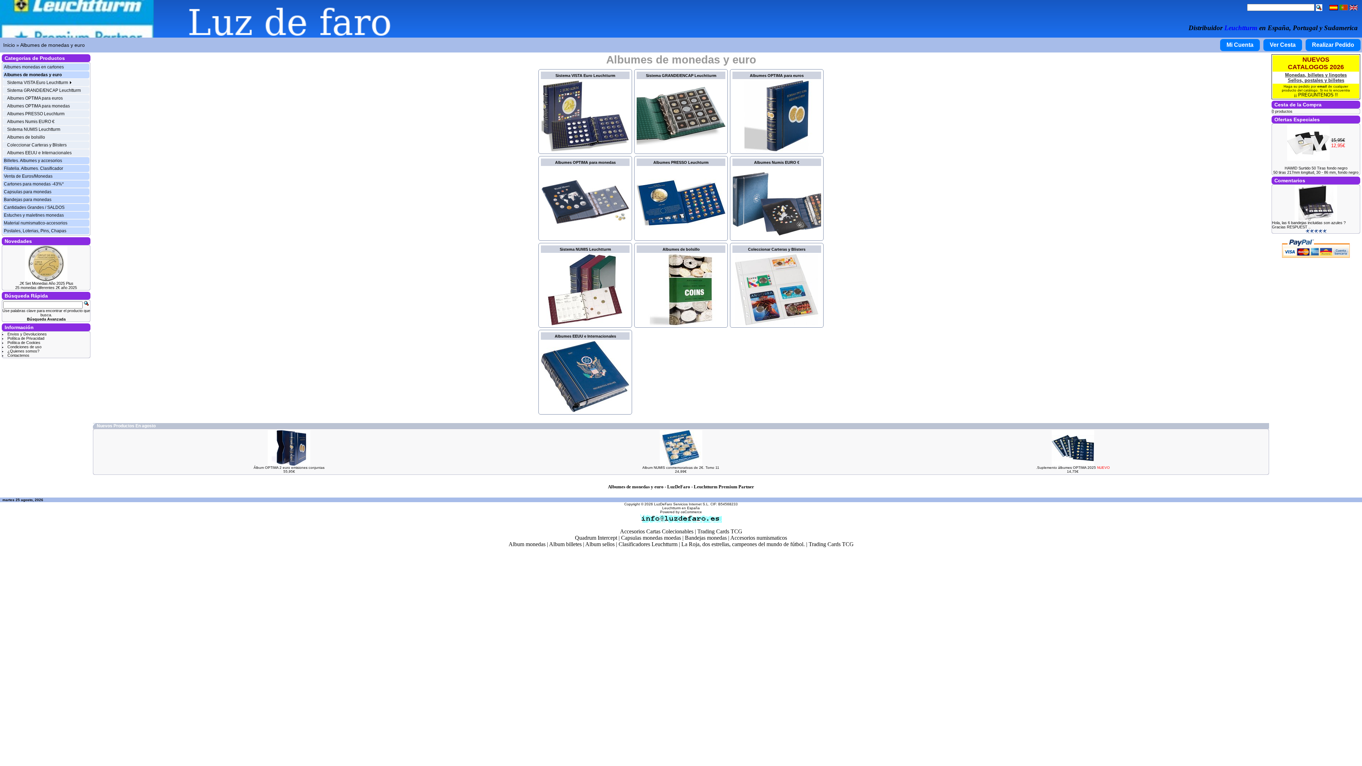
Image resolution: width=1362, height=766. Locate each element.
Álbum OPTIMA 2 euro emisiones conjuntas (289, 468)
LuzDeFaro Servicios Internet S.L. (681, 504)
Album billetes (565, 544)
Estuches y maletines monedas (34, 215)
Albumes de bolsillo (26, 137)
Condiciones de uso (24, 347)
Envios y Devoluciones (27, 334)
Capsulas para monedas (27, 191)
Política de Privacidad (25, 338)
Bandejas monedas (706, 538)
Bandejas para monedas (27, 199)
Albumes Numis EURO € (31, 121)
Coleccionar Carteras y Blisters (37, 145)
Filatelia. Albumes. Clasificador (33, 168)
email (1322, 86)
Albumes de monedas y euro (52, 45)
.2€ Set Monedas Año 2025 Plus (46, 283)
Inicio (9, 45)
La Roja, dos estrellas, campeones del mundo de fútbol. (743, 544)
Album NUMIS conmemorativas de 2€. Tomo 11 (680, 468)
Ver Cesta (1283, 45)
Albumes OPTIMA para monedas (38, 106)
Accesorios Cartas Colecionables (656, 531)
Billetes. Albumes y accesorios (33, 160)
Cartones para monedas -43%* (34, 184)
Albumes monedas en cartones (34, 67)
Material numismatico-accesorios (35, 223)
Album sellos (600, 544)
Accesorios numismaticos (758, 538)
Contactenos (18, 355)
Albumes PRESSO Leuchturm (36, 113)
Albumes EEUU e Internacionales (39, 152)
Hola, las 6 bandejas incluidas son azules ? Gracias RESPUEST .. (1309, 225)
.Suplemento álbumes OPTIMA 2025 (1073, 468)
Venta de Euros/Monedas (28, 176)
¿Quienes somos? (23, 351)
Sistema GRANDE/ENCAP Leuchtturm (44, 90)
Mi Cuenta (1240, 45)
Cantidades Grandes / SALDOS (34, 207)
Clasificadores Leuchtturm (648, 544)
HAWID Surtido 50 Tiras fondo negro (1316, 168)
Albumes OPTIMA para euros (35, 98)
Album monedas (527, 544)
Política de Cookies (23, 342)
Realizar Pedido (1333, 45)
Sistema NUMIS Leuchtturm (33, 129)
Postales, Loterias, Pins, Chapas (35, 230)
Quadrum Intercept (596, 538)
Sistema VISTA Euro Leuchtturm (38, 82)
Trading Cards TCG (719, 531)
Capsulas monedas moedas (651, 538)
